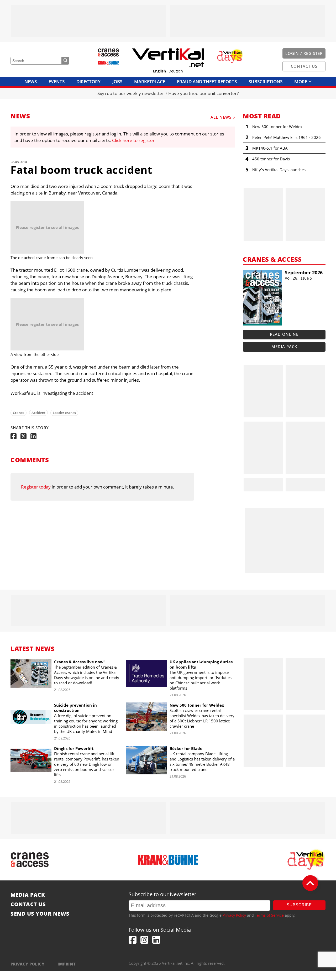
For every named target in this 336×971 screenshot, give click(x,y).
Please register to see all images (47, 227)
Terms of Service (269, 915)
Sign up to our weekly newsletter (130, 93)
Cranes (18, 412)
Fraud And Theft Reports (207, 81)
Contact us (28, 904)
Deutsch (176, 71)
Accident (38, 412)
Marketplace (149, 81)
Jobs (117, 81)
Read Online (284, 334)
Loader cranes (64, 412)
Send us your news (40, 913)
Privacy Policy (234, 915)
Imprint (66, 964)
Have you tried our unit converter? (203, 93)
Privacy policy (27, 964)
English (159, 71)
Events (57, 81)
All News (221, 117)
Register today (36, 487)
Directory (88, 81)
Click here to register (133, 140)
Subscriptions (265, 81)
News (30, 81)
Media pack (284, 346)
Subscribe (299, 904)
